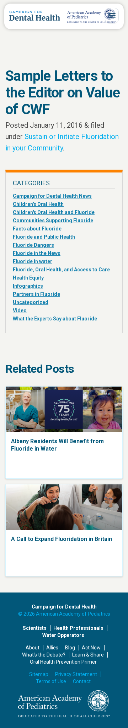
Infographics (28, 286)
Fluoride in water (32, 261)
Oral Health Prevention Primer (63, 662)
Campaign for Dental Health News (52, 196)
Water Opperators (63, 635)
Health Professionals (78, 628)
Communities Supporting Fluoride (53, 220)
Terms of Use (51, 681)
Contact (82, 681)
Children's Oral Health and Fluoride (54, 212)
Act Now (91, 647)
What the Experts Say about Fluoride (55, 319)
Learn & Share (88, 655)
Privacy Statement (76, 674)
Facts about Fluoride (37, 229)
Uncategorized (30, 302)
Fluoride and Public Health (44, 237)
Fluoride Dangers (33, 245)
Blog (70, 647)
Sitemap (38, 674)
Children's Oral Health (38, 204)
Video (20, 310)
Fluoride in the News (36, 253)
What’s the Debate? (43, 655)
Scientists (35, 628)
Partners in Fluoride (36, 294)
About (32, 647)
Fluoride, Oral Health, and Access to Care (61, 269)
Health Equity (28, 278)
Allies (52, 647)
